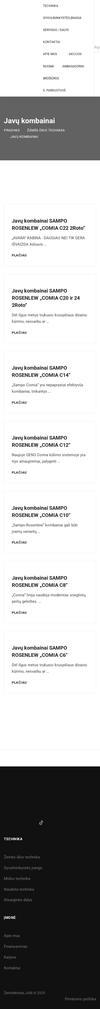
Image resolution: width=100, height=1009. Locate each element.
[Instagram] (17, 822)
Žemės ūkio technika (46, 130)
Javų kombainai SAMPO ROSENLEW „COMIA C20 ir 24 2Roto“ (46, 298)
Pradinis (12, 130)
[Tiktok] (41, 822)
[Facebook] (5, 822)
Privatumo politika (80, 999)
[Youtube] (29, 822)
